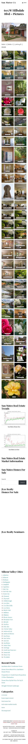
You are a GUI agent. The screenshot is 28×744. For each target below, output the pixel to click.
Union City (7, 655)
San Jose (6, 641)
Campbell (6, 584)
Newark (6, 622)
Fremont (6, 596)
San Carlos (7, 638)
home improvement (7, 698)
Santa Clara (7, 645)
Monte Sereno (8, 617)
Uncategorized (6, 710)
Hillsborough (8, 601)
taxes (3, 707)
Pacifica (6, 624)
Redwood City (8, 631)
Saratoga (6, 648)
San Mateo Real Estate (13, 458)
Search (4, 479)
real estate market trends (9, 704)
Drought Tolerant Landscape (10, 686)
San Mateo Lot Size (14, 449)
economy (4, 695)
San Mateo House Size (14, 427)
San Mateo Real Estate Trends (13, 407)
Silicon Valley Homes (20, 739)
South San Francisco (10, 650)
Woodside (7, 657)
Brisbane (5, 580)
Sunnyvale (7, 652)
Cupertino (6, 587)
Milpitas (6, 615)
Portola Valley (8, 629)
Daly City (5, 589)
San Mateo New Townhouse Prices (12, 666)
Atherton (5, 575)
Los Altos (6, 603)
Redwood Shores (9, 634)
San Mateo (7, 643)
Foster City (6, 594)
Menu (25, 2)
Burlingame (6, 582)
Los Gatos (7, 608)
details (4, 47)
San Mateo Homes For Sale (13, 471)
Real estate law (6, 701)
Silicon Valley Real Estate (17, 735)
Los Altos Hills (8, 605)
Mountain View (8, 619)
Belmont (5, 577)
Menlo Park (7, 610)
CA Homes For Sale (7, 739)
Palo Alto (6, 627)
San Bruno (7, 636)
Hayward (6, 598)
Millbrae (6, 612)
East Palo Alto (7, 591)
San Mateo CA (9, 2)
